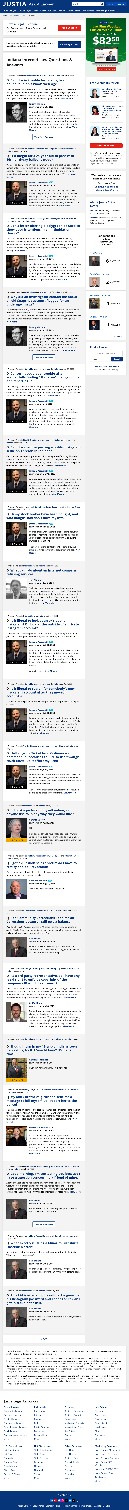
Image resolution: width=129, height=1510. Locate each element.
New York (38, 1470)
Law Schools (59, 11)
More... (7, 1439)
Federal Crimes (42, 1236)
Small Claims (59, 746)
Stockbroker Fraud (71, 507)
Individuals (40, 1407)
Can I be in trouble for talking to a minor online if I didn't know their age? (40, 82)
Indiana (25, 16)
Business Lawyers (12, 1415)
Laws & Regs (74, 11)
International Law (59, 1166)
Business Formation (73, 1411)
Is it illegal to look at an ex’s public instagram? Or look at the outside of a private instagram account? (42, 624)
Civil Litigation (42, 218)
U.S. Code (8, 1454)
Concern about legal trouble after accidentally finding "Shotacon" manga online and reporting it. (42, 377)
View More (66, 98)
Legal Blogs (70, 1454)
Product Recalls (71, 1462)
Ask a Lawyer (25, 11)
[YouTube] (55, 1500)
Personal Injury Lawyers (15, 1435)
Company (50, 1506)
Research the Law (42, 11)
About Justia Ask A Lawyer (102, 203)
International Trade (73, 1427)
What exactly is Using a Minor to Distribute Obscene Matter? (42, 1245)
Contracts (27, 507)
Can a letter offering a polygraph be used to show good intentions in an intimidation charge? (43, 229)
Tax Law (68, 1435)
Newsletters (88, 11)
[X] (73, 1500)
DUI (36, 1423)
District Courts (11, 1470)
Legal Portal (38, 1506)
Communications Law (33, 910)
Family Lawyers (11, 1431)
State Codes (39, 1454)
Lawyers (94, 217)
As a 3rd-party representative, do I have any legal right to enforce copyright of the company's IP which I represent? (43, 979)
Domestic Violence (42, 1090)
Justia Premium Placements (108, 1458)
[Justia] (14, 4)
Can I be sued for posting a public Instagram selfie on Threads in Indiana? (43, 449)
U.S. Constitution (12, 1450)
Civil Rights (55, 218)
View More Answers (43, 137)
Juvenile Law (57, 1039)
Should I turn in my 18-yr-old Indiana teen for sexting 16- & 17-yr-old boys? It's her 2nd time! (41, 1050)
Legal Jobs (69, 1450)
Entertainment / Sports (46, 148)
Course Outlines (102, 1423)
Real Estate (69, 1431)
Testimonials (101, 1477)
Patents (68, 1466)
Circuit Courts (10, 1466)
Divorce (37, 1419)
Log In (110, 4)
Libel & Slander (30, 440)
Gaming (36, 968)
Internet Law (46, 75)
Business (69, 1407)
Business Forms (71, 1458)
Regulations (9, 1458)
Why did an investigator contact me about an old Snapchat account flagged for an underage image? (41, 300)
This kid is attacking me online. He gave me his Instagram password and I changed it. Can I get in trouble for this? (43, 1299)
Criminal (38, 1415)
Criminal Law (30, 75)
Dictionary (100, 1411)
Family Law (28, 1090)
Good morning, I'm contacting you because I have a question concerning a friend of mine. (43, 1175)
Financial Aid (100, 1419)
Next (44, 1339)
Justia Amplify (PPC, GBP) (106, 1469)
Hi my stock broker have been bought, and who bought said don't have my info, (42, 516)
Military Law (73, 1090)
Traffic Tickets (30, 746)
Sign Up (121, 4)
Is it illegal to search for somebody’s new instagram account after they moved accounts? (40, 692)
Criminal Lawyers (12, 1419)
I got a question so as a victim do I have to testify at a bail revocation (41, 865)
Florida (37, 1466)
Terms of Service (69, 1506)
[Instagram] (62, 1500)
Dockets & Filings (12, 1474)
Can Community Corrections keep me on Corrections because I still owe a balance (40, 920)
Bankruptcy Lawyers (13, 1411)
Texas (37, 1474)
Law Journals (101, 1427)
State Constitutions (43, 1450)
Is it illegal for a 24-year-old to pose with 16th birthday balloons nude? (40, 158)
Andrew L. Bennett (100, 295)
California (38, 1462)
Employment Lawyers (14, 1423)
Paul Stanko (96, 253)
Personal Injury (13, 221)
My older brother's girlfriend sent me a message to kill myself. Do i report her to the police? (41, 1101)
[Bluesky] (70, 1500)
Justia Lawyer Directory (106, 1454)
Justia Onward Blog (104, 1473)
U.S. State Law (42, 1446)
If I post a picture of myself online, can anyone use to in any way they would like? (40, 812)
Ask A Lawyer (15, 16)
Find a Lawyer (9, 11)
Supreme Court (11, 1462)
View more (116, 336)
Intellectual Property (63, 440)
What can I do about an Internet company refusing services (41, 572)
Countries (69, 1474)
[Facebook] (59, 1500)
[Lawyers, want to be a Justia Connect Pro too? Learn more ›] (51, 182)
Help (58, 1506)
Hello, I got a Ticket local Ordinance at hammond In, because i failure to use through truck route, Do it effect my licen (42, 757)
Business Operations (74, 1415)
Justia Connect (24, 1506)
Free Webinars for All (104, 82)
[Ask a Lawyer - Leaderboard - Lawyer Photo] (94, 261)
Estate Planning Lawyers (15, 1427)
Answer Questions (69, 44)
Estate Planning (41, 1427)
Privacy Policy (85, 1506)
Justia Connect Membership (108, 1450)
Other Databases (73, 1446)
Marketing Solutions (106, 11)
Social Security (52, 507)
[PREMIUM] (16, 191)
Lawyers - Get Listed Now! (106, 366)
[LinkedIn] (51, 1500)
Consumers (95, 210)
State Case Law (41, 1458)
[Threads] (66, 1500)
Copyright (27, 968)
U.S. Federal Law (13, 1446)
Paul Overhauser (99, 274)
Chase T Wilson (98, 316)
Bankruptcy (39, 1411)
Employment (70, 1419)
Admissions (100, 1415)
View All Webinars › (106, 145)
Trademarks (70, 1470)
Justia (5, 16)
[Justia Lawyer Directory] (77, 1500)
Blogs (97, 1431)
